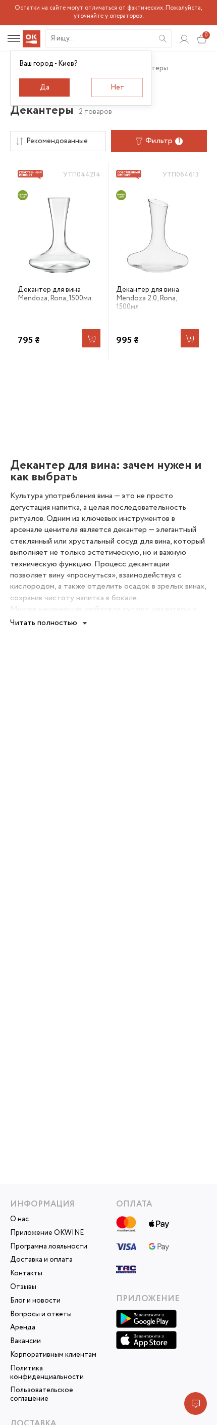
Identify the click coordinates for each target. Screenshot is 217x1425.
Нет (117, 87)
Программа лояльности (48, 1246)
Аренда (22, 1327)
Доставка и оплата (41, 1260)
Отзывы (23, 1287)
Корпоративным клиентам (53, 1355)
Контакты (26, 1273)
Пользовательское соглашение (41, 1394)
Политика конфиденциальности (47, 1373)
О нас (19, 1219)
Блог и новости (35, 1301)
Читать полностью (43, 623)
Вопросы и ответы (41, 1314)
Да (44, 87)
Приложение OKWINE (47, 1233)
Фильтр (162, 141)
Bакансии (25, 1341)
